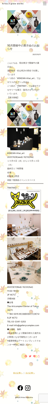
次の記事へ (30, 373)
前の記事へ (18, 373)
